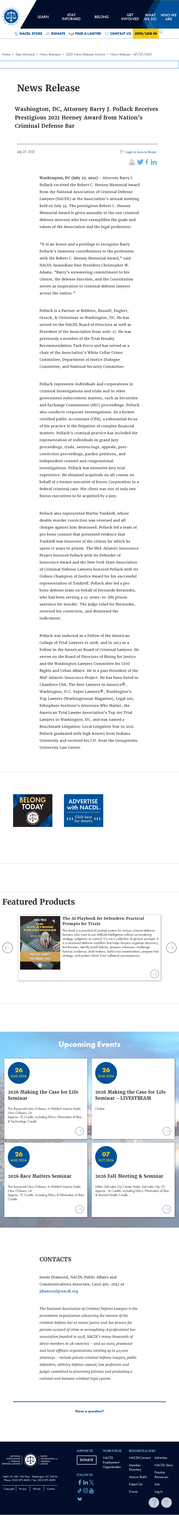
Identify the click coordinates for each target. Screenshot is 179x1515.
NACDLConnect (140, 1457)
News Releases (50, 54)
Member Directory (135, 1467)
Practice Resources (161, 1474)
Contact (51, 1489)
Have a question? (89, 1411)
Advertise (161, 1457)
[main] (89, 721)
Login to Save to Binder (141, 152)
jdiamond (48, 1291)
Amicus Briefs (138, 1477)
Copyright (9, 1489)
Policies (37, 1489)
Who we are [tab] (169, 16)
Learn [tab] (43, 18)
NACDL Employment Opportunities (112, 1462)
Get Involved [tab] (130, 18)
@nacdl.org (67, 1291)
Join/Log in (145, 33)
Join (157, 1484)
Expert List (135, 1484)
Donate (58, 33)
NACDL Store (30, 33)
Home (6, 54)
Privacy (23, 1489)
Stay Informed (25, 54)
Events (133, 1491)
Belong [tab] (101, 18)
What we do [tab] (150, 16)
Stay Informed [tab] (71, 18)
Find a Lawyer (88, 33)
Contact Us (120, 33)
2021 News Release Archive (85, 54)
